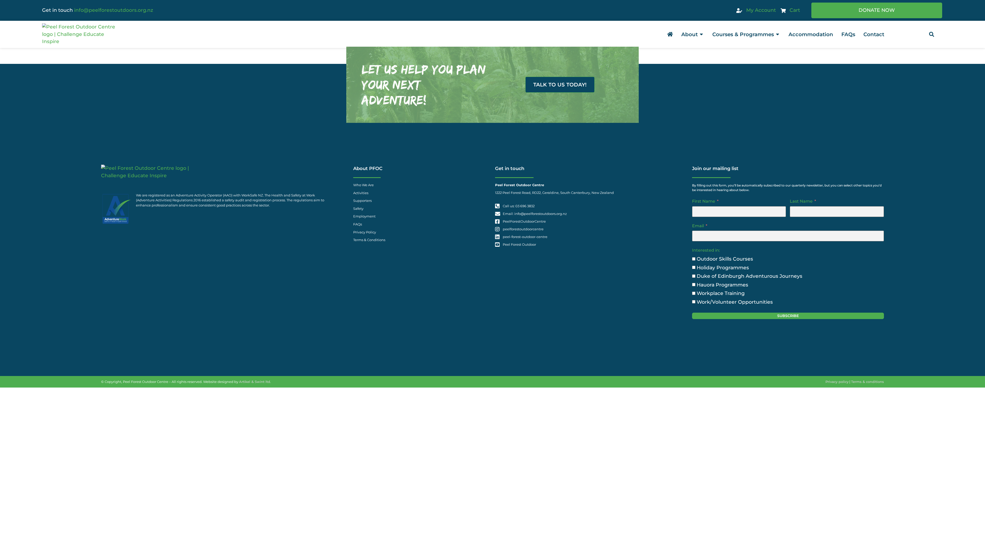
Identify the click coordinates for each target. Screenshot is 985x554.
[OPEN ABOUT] (701, 34)
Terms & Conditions (369, 240)
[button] (931, 34)
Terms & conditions (867, 382)
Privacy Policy (364, 232)
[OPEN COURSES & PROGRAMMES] (777, 34)
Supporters (362, 201)
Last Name (801, 201)
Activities (360, 193)
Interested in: (706, 250)
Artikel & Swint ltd (254, 382)
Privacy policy (837, 382)
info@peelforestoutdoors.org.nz (113, 10)
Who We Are (363, 185)
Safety (358, 209)
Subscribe (788, 315)
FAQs (357, 224)
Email (698, 225)
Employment (364, 216)
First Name (703, 201)
